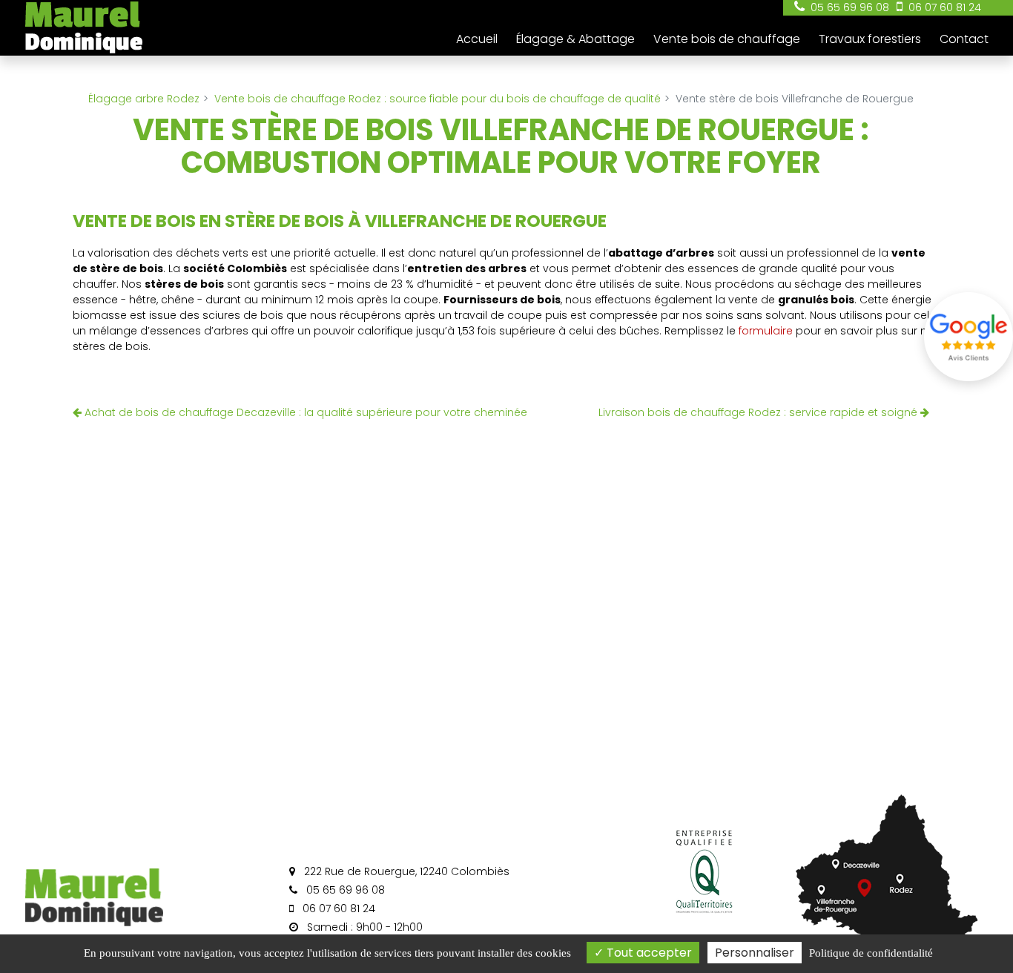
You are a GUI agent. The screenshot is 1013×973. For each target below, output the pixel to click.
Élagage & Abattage (575, 38)
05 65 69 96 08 (344, 890)
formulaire (766, 330)
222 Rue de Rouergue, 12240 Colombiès (405, 871)
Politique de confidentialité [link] (871, 953)
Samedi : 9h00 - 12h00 (363, 927)
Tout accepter (648, 952)
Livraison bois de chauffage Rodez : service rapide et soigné (759, 412)
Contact (964, 38)
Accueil (477, 38)
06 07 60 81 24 (337, 908)
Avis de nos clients (968, 336)
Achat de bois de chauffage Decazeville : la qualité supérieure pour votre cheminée (304, 412)
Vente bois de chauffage (726, 38)
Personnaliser (754, 952)
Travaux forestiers (870, 38)
